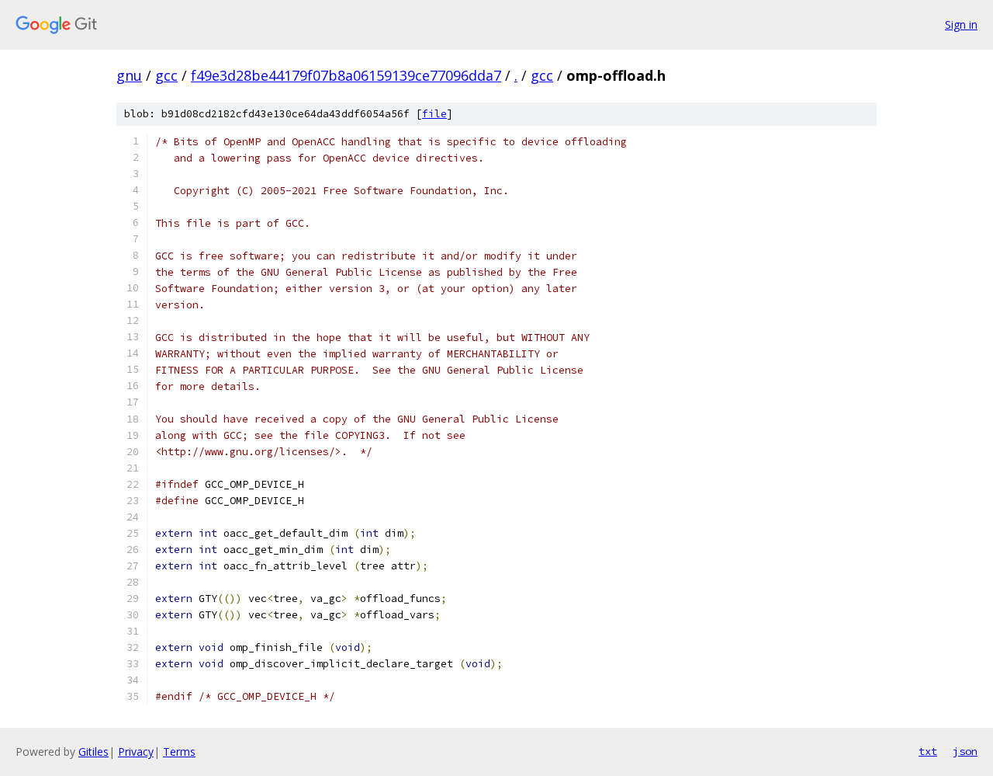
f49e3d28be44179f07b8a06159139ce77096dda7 (346, 75)
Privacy (136, 751)
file (434, 113)
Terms (179, 751)
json (965, 751)
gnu (129, 75)
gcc (166, 75)
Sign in (961, 24)
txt (928, 751)
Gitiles (93, 751)
